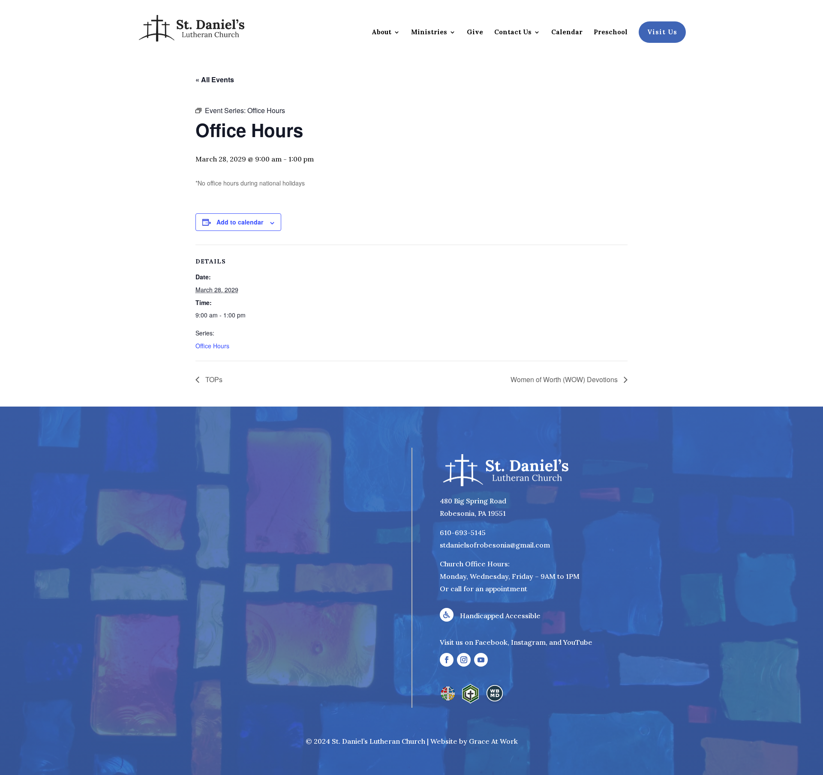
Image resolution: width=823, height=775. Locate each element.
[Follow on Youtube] (481, 660)
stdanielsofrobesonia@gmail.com (495, 545)
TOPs (213, 379)
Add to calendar (239, 222)
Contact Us (513, 32)
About (381, 32)
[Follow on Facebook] (447, 660)
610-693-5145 (463, 532)
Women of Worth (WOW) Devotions (565, 379)
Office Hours (212, 345)
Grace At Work (493, 741)
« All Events (214, 79)
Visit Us (662, 32)
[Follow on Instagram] (464, 660)
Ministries (429, 32)
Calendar (567, 32)
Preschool (611, 32)
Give (475, 32)
